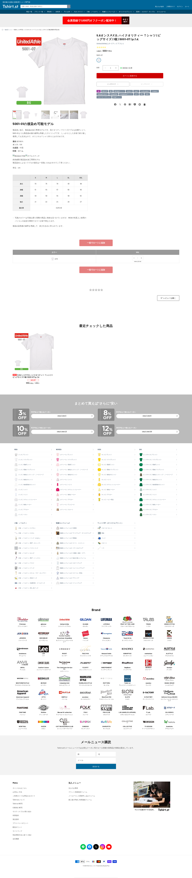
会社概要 (16, 839)
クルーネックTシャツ (104, 97)
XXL (142, 94)
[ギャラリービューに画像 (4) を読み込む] (45, 115)
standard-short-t (103, 94)
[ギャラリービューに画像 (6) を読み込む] (64, 115)
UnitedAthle (113, 94)
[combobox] (45, 6)
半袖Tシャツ (117, 97)
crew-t (136, 91)
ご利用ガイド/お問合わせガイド (24, 796)
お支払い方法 (17, 792)
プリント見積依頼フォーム (78, 792)
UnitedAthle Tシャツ (126, 94)
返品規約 (16, 819)
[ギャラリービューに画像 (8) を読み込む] (83, 115)
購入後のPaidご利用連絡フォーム (80, 800)
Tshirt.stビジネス (91, 865)
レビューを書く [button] (169, 298)
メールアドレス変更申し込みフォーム (82, 796)
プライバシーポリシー (20, 823)
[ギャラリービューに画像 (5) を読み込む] (55, 115)
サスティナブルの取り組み (22, 811)
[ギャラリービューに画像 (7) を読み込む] (74, 115)
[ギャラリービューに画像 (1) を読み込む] (17, 115)
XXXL (147, 94)
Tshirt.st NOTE (18, 804)
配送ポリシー (17, 827)
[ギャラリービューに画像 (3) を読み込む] (36, 115)
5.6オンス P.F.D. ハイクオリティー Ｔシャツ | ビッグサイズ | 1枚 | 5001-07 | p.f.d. (32, 376)
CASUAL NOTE (17, 808)
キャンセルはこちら (20, 788)
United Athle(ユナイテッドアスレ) (110, 43)
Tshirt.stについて (19, 800)
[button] (39, 12)
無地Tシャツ (8, 29)
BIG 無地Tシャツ (119, 91)
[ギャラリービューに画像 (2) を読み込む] (26, 115)
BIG (99, 91)
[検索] (68, 6)
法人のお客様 (73, 788)
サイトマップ (17, 831)
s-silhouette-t (145, 91)
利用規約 (16, 815)
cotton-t (129, 91)
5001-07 (104, 91)
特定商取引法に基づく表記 (22, 835)
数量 (98, 67)
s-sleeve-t (155, 91)
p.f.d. (136, 94)
